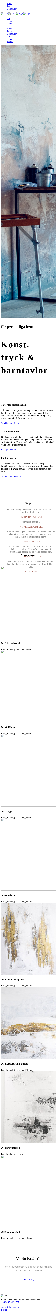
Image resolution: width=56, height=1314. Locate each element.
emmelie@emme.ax (10, 1307)
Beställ (4, 1310)
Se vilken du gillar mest (11, 423)
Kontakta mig (28, 1279)
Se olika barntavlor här (11, 476)
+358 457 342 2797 (10, 1302)
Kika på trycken (8, 449)
